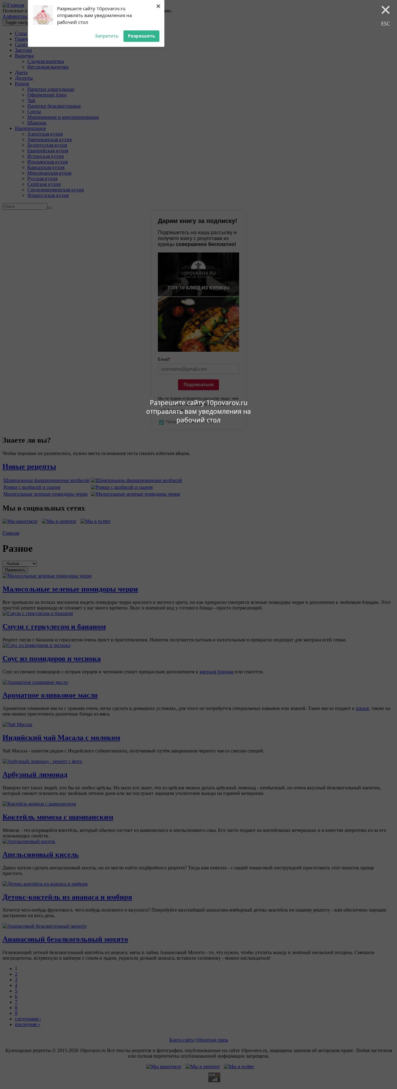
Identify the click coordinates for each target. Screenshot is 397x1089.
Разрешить (141, 36)
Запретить (106, 36)
